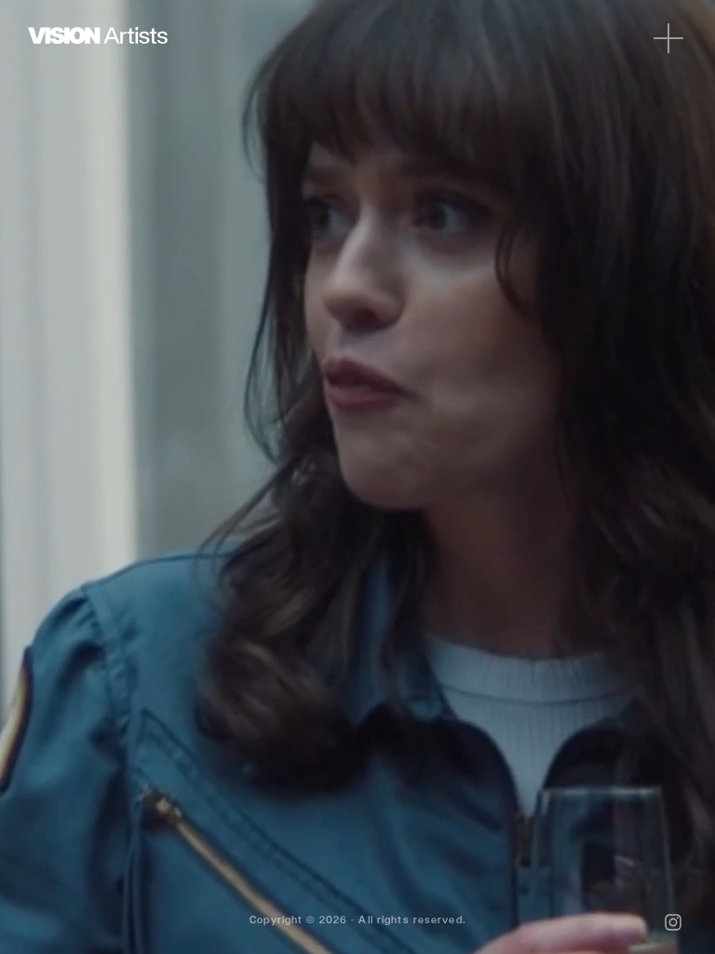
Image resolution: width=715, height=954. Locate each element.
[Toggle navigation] (668, 37)
